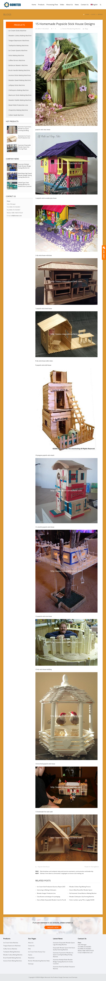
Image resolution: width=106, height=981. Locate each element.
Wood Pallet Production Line (18, 105)
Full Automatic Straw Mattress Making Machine (82, 893)
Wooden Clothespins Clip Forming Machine (81, 896)
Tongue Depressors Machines (18, 41)
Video (62, 5)
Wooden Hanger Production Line (46, 893)
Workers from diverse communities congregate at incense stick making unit (62, 873)
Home (34, 5)
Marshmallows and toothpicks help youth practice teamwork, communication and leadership (66, 871)
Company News (12, 159)
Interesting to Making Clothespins (46, 890)
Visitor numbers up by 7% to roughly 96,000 (81, 900)
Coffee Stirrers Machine (16, 60)
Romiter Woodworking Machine (71, 29)
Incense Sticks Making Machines (19, 75)
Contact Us (85, 5)
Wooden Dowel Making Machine (19, 80)
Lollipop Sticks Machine (16, 85)
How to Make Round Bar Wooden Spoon (80, 890)
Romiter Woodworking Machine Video (39, 961)
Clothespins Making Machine (18, 90)
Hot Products (12, 121)
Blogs (7, 14)
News (77, 5)
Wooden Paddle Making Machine (19, 100)
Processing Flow (52, 5)
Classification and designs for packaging (48, 896)
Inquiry (30, 955)
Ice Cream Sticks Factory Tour (36, 952)
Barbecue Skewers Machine (18, 65)
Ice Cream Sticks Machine (17, 31)
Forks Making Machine (16, 55)
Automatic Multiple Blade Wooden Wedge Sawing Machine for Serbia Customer (24, 167)
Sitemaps (31, 964)
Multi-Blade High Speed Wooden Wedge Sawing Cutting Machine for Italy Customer (25, 176)
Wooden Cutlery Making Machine (19, 36)
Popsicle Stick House (44, 867)
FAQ (29, 949)
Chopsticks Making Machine (18, 110)
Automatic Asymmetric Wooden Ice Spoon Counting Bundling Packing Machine (24, 129)
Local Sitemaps (73, 977)
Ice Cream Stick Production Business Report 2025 (51, 887)
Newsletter (31, 958)
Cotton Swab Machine (16, 115)
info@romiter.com (16, 216)
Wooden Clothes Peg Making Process (80, 887)
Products (41, 5)
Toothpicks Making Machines (18, 45)
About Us (69, 5)
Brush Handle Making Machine (19, 70)
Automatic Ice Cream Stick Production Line (24, 137)
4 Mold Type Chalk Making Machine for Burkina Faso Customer (25, 184)
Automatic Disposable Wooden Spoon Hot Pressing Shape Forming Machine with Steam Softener (24, 148)
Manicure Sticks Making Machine (19, 95)
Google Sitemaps (63, 977)
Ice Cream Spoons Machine (17, 50)
